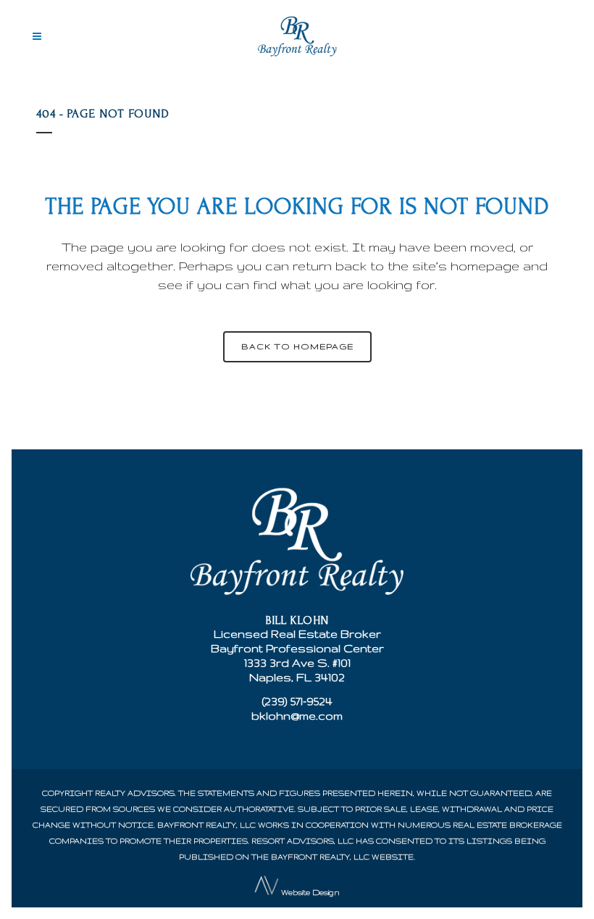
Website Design (310, 892)
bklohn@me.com (297, 716)
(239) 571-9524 (297, 701)
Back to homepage (297, 346)
